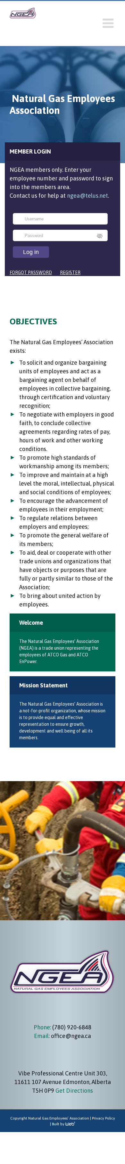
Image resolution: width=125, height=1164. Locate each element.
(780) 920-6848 (71, 1027)
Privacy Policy (103, 1118)
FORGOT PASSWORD (31, 272)
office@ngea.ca (71, 1036)
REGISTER (70, 272)
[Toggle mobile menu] (109, 23)
